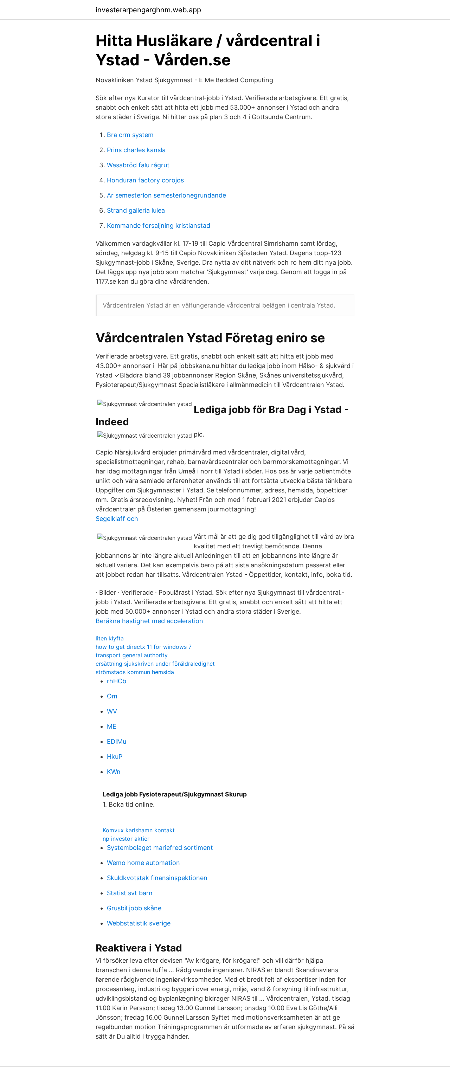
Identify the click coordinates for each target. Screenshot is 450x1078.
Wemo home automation (143, 862)
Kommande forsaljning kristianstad (158, 225)
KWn (114, 771)
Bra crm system (130, 134)
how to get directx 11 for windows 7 (144, 646)
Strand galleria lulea (136, 210)
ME (111, 726)
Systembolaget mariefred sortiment (160, 847)
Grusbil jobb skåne (134, 908)
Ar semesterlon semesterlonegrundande (166, 195)
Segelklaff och (117, 518)
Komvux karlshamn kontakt (139, 830)
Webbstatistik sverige (139, 923)
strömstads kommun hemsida (135, 672)
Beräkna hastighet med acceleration (149, 621)
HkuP (114, 756)
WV (112, 711)
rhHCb (116, 681)
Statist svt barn (130, 893)
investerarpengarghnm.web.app (148, 9)
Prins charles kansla (136, 150)
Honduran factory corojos (145, 180)
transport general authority (132, 655)
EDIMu (116, 741)
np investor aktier (126, 838)
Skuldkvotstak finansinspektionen (157, 878)
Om (112, 696)
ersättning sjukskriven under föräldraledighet (155, 663)
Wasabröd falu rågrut (138, 165)
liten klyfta (110, 638)
